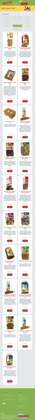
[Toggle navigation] (32, 2)
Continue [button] (21, 414)
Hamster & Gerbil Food (22, 397)
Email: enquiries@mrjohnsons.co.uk (9, 395)
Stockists (16, 3)
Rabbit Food (20, 394)
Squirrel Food (27, 25)
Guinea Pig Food (21, 395)
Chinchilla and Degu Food (17, 17)
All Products (7, 17)
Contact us (24, 3)
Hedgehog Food (21, 405)
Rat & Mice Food (21, 398)
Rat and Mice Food (7, 25)
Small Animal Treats (17, 25)
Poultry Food (20, 411)
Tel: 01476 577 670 (6, 394)
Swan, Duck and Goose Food (17, 29)
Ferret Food (28, 17)
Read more (10, 59)
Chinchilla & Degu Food (22, 399)
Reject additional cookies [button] (24, 416)
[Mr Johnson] (7, 2)
